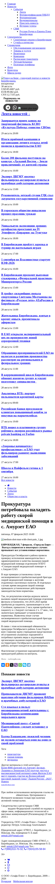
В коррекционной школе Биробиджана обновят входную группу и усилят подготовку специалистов (27, 378)
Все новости (7, 480)
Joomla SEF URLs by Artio (8, 784)
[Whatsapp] (8, 867)
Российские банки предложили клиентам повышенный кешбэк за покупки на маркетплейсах (24, 412)
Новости (11, 488)
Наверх (5, 781)
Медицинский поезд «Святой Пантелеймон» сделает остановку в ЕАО (24, 727)
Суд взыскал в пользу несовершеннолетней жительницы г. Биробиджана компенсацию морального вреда (25, 712)
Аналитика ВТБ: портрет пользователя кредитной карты (22, 395)
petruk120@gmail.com (12, 835)
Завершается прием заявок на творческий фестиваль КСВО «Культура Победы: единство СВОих (26, 124)
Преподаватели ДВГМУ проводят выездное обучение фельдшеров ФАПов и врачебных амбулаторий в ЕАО (27, 697)
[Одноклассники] (7, 665)
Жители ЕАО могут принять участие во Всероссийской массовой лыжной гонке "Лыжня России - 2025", (27, 776)
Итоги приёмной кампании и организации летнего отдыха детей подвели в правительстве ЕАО (24, 143)
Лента (10, 493)
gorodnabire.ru (8, 795)
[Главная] (8, 485)
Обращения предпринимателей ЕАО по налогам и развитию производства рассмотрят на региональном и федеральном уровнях (27, 358)
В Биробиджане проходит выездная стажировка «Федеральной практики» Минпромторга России (26, 278)
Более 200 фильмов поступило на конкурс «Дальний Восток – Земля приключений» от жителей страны (24, 161)
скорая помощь (15, 757)
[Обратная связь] (8, 865)
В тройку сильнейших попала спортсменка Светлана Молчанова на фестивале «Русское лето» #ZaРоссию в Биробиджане (27, 298)
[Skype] (24, 665)
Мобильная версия (23, 881)
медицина (12, 759)
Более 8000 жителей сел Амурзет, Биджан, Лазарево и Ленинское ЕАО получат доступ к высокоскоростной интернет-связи (25, 770)
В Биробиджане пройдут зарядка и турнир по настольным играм (24, 246)
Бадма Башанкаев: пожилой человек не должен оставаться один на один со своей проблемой (26, 740)
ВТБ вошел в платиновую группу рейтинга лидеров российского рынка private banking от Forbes (26, 431)
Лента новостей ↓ (15, 114)
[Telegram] (29, 665)
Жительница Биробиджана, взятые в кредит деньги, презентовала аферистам (25, 319)
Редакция (6, 881)
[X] (11, 665)
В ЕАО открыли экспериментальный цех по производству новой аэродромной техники (26, 338)
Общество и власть (17, 496)
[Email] (8, 870)
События (12, 491)
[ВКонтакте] (3, 665)
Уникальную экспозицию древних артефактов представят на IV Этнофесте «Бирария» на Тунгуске (24, 229)
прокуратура (13, 754)
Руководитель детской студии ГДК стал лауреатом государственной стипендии (27, 197)
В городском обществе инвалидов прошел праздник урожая (23, 212)
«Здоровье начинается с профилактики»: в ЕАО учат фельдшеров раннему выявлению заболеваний (23, 451)
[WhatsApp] (20, 665)
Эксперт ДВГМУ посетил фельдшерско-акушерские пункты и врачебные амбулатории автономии (25, 180)
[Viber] (16, 665)
